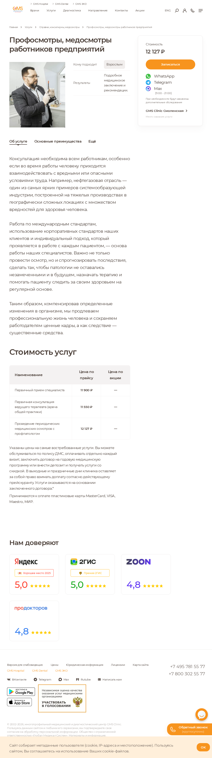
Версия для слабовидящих (25, 664)
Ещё (92, 141)
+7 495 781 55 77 (187, 666)
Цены (54, 664)
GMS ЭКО (81, 3)
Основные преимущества (58, 141)
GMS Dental (61, 3)
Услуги (51, 10)
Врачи (34, 10)
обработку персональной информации (51, 731)
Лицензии (118, 664)
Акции (140, 10)
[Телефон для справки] (192, 10)
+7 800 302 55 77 (187, 673)
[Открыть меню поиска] (177, 10)
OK (203, 747)
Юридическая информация (84, 664)
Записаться (170, 64)
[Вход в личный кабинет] (185, 10)
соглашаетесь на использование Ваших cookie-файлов (79, 751)
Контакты (121, 10)
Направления (97, 10)
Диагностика (72, 10)
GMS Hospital (40, 3)
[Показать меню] (201, 10)
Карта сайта (141, 664)
